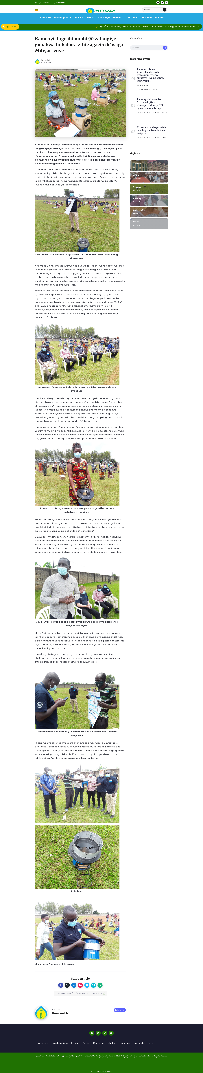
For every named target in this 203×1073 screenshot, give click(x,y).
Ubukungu (138, 198)
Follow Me (119, 1010)
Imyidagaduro (139, 210)
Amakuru (137, 164)
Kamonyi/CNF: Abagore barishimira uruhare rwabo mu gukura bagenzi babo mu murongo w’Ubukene (84, 26)
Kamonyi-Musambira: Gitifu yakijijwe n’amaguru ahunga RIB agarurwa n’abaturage (150, 103)
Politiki (136, 175)
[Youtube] (166, 2)
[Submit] (164, 10)
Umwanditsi (45, 60)
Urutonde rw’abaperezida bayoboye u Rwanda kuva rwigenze (151, 130)
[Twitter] (162, 2)
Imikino (137, 222)
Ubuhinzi (137, 187)
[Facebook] (158, 2)
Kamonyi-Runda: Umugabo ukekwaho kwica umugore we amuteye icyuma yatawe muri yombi (151, 75)
